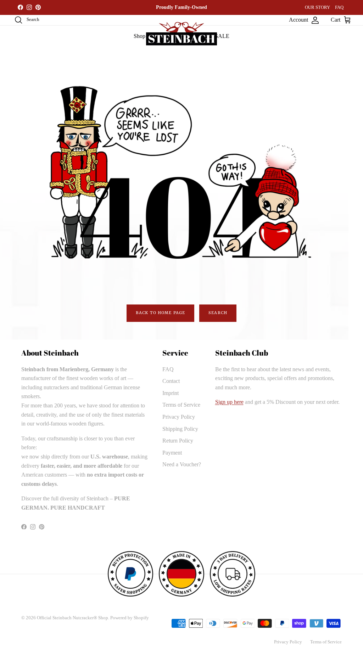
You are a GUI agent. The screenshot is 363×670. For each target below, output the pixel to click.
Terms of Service (181, 405)
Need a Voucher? (181, 464)
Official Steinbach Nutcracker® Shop (72, 617)
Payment (172, 453)
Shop (139, 36)
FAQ (339, 7)
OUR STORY (317, 7)
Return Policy (177, 441)
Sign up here (229, 402)
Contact (171, 381)
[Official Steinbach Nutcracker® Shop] (181, 33)
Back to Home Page (160, 313)
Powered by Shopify (129, 617)
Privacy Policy (178, 417)
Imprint (170, 393)
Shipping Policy (180, 429)
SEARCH (217, 313)
